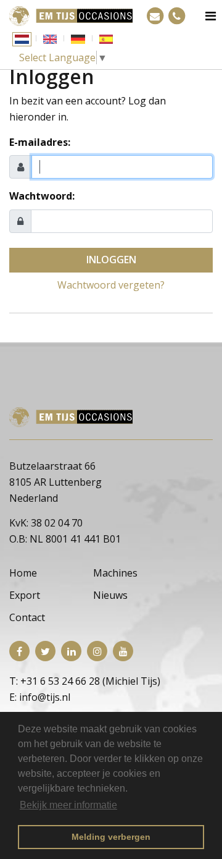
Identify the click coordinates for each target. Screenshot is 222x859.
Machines (115, 573)
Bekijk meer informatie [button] (68, 805)
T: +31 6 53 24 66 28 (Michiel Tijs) (84, 681)
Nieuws (110, 595)
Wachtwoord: (42, 196)
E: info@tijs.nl (39, 697)
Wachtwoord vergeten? (111, 285)
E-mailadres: (39, 142)
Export (24, 595)
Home (23, 573)
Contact (27, 617)
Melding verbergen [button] (111, 837)
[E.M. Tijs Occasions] (71, 15)
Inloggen (111, 259)
